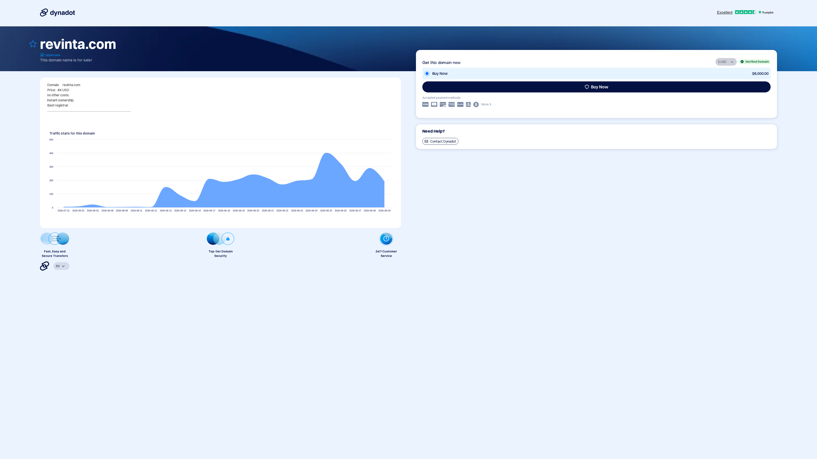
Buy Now (599, 86)
